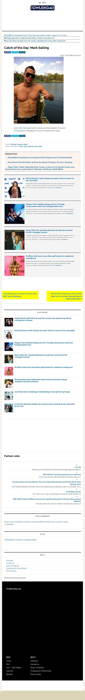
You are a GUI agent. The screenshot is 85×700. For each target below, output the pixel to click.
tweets (62, 128)
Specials (9, 674)
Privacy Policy (11, 571)
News (25, 144)
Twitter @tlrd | (9, 540)
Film (8, 664)
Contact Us (10, 563)
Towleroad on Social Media (16, 568)
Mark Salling (23, 128)
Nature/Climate (17, 144)
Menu (44, 3)
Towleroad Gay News (42, 7)
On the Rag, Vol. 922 (73, 492)
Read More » (58, 187)
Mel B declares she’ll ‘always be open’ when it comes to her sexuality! (29, 38)
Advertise (9, 560)
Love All (78, 467)
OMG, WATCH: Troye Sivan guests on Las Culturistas (62, 474)
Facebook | (19, 540)
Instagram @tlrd (30, 540)
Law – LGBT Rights (13, 668)
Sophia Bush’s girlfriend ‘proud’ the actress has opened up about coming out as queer (35, 35)
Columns (9, 671)
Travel (8, 661)
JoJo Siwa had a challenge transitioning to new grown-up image (42, 392)
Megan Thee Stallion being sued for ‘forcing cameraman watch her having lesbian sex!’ (35, 41)
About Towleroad (12, 566)
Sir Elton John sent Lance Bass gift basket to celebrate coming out (44, 367)
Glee (15, 128)
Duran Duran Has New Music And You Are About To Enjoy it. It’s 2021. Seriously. (40, 162)
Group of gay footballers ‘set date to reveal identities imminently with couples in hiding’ (36, 522)
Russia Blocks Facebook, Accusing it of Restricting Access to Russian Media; (40, 158)
